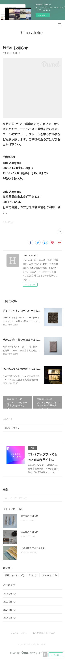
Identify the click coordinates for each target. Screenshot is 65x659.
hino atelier (32, 32)
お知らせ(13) (8, 222)
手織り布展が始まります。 (34, 547)
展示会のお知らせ (29, 515)
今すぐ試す (42, 15)
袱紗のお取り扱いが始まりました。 (23, 339)
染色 (33, 575)
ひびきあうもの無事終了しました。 (23, 368)
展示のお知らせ (14, 575)
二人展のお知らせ (29, 531)
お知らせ (50, 575)
